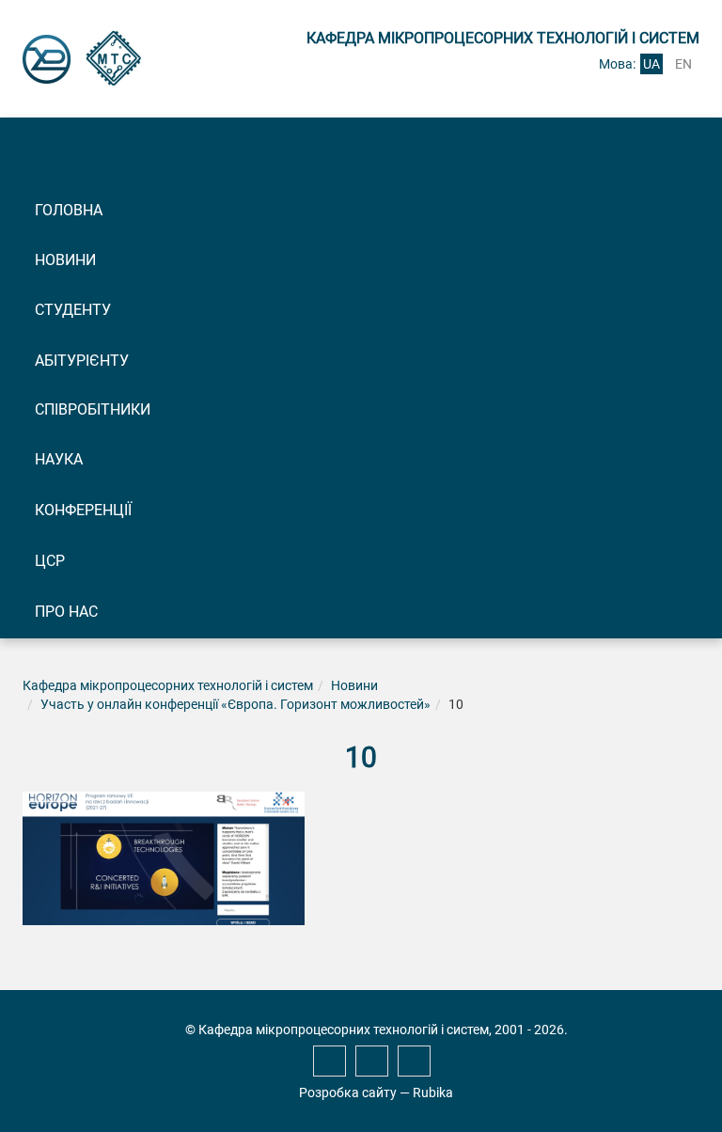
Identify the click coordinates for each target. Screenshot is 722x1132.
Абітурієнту (82, 360)
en (683, 63)
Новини (65, 260)
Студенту (73, 310)
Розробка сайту (348, 1092)
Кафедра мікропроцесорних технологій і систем (168, 685)
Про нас (66, 612)
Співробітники (92, 409)
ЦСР (50, 561)
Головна (68, 210)
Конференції (83, 510)
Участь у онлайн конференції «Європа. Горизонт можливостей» (235, 704)
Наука (59, 459)
